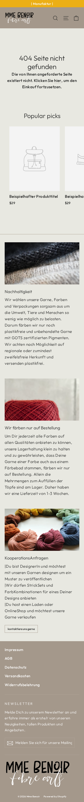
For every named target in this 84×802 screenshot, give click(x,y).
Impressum (14, 649)
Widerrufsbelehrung (22, 684)
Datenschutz (16, 667)
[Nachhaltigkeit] (42, 263)
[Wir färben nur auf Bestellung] (42, 400)
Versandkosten (18, 675)
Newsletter (19, 703)
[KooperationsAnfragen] (42, 530)
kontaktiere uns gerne (21, 629)
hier (57, 80)
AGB (8, 658)
